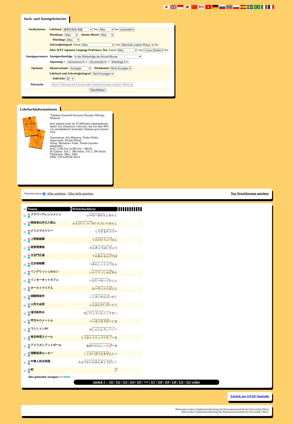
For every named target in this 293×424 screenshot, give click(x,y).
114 (132, 382)
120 (174, 382)
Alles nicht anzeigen (80, 193)
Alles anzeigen (56, 193)
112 (118, 382)
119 (167, 382)
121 (181, 382)
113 (125, 382)
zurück (98, 382)
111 (111, 382)
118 (160, 382)
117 (153, 382)
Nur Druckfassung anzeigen (250, 193)
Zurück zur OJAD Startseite (249, 396)
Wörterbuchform (33, 193)
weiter (196, 382)
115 (139, 382)
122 (188, 382)
